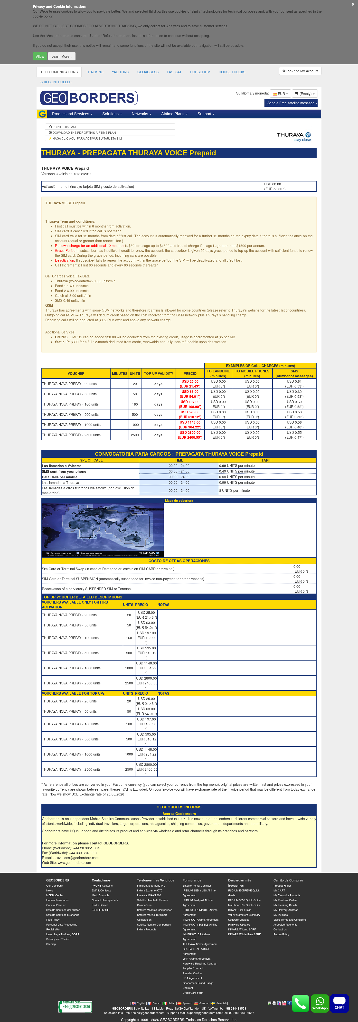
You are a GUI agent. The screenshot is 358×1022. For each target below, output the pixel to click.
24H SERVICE (100, 910)
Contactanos (101, 880)
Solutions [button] (111, 114)
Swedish (221, 1003)
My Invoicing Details (285, 905)
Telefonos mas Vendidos (155, 880)
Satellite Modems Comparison (154, 910)
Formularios (192, 880)
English (141, 1003)
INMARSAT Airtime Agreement (200, 919)
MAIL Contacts (100, 895)
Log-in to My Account (302, 70)
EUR (281, 93)
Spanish (187, 1003)
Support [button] (205, 114)
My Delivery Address (285, 910)
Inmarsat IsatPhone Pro (151, 885)
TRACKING (95, 71)
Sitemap (51, 944)
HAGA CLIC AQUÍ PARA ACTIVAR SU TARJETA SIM (87, 138)
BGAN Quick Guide (239, 910)
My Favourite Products (287, 895)
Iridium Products (146, 929)
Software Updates (238, 919)
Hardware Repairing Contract (200, 963)
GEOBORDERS (57, 880)
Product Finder (282, 885)
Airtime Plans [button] (173, 114)
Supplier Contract (193, 968)
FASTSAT (174, 71)
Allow (40, 56)
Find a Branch (100, 905)
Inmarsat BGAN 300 (149, 895)
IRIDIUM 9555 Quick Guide (244, 900)
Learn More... (61, 56)
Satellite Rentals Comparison (154, 924)
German (204, 1003)
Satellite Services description (63, 910)
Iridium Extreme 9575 (149, 890)
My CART (279, 890)
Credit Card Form (193, 992)
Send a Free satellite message (291, 102)
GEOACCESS (148, 71)
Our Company (54, 885)
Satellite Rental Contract (197, 885)
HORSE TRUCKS (232, 71)
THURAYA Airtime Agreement (200, 944)
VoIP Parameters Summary (244, 915)
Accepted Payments (285, 924)
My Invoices (280, 915)
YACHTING (120, 71)
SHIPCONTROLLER (56, 81)
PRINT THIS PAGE (64, 126)
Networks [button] (140, 114)
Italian (172, 1003)
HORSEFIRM (200, 71)
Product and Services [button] (71, 114)
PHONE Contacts (102, 885)
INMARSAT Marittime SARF (244, 934)
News (49, 890)
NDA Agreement (192, 978)
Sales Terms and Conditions (290, 919)
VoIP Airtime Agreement (196, 958)
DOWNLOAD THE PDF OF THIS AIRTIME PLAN (84, 132)
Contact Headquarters (105, 900)
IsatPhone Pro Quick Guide (244, 905)
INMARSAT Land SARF (242, 929)
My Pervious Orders (285, 900)
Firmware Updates (239, 924)
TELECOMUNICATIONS (59, 71)
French (157, 1003)
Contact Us (280, 929)
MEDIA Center (54, 895)
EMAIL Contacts (101, 890)
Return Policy (281, 934)
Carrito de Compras (288, 880)
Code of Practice (56, 905)
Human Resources (57, 900)
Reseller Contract (193, 973)
